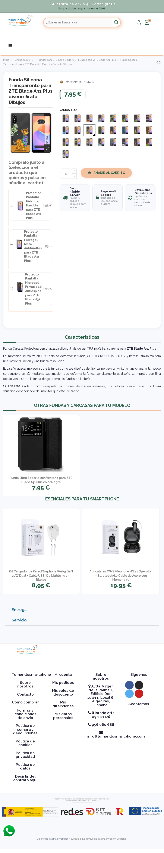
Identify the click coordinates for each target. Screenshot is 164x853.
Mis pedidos (63, 682)
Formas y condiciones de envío (25, 714)
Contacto (25, 694)
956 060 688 (102, 724)
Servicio (19, 620)
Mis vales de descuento (63, 692)
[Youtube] (139, 693)
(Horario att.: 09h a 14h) (102, 715)
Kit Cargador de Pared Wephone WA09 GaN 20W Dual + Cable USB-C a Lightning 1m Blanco (41, 575)
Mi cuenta (63, 674)
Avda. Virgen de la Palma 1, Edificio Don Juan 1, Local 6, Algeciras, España (101, 695)
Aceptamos (138, 704)
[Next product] (160, 62)
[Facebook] (129, 685)
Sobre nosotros (25, 684)
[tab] (82, 610)
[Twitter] (129, 693)
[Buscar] (116, 22)
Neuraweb (75, 838)
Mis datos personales (63, 716)
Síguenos (138, 674)
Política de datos (25, 766)
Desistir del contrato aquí (25, 778)
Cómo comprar (25, 702)
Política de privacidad (25, 755)
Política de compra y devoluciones (25, 729)
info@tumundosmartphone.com (116, 736)
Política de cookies (25, 743)
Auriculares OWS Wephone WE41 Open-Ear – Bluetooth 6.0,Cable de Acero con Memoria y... (120, 575)
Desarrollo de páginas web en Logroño (104, 838)
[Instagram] (139, 685)
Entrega (19, 609)
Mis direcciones (63, 704)
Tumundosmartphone (31, 674)
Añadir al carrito (109, 172)
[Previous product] (157, 62)
